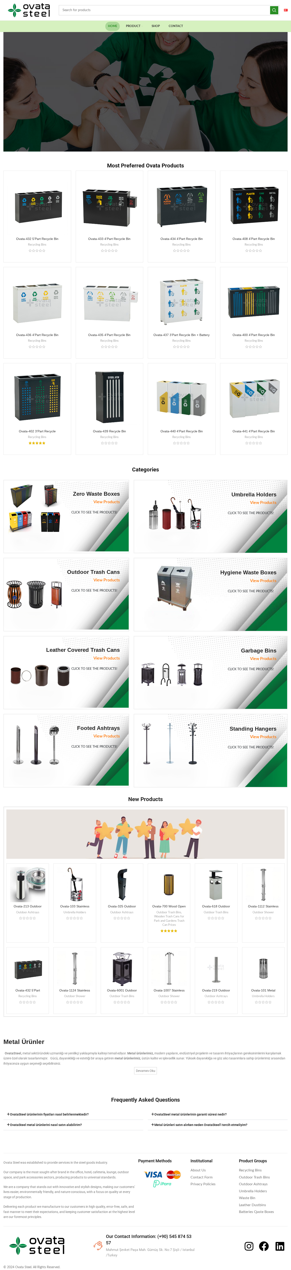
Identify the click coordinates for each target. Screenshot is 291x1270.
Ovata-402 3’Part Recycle (37, 431)
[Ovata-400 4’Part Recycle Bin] (254, 301)
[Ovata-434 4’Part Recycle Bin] (181, 204)
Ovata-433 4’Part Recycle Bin (109, 239)
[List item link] (212, 1170)
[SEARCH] (274, 10)
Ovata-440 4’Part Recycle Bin (182, 431)
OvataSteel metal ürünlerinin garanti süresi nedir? (190, 1114)
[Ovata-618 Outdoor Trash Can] (216, 884)
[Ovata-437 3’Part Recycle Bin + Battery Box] (181, 301)
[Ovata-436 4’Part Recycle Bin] (37, 301)
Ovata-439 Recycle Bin (109, 431)
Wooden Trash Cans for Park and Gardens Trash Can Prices (169, 920)
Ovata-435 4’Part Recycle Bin (109, 335)
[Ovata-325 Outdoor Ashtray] (122, 884)
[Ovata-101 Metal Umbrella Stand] (263, 968)
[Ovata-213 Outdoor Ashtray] (27, 884)
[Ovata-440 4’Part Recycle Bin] (181, 397)
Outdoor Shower (263, 912)
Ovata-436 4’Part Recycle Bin (37, 335)
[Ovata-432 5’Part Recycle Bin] (37, 204)
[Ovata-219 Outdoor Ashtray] (216, 968)
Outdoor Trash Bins (168, 912)
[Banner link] (66, 517)
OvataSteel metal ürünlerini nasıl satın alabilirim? (46, 1125)
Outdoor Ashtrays (27, 912)
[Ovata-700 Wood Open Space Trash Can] (169, 884)
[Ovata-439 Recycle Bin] (109, 397)
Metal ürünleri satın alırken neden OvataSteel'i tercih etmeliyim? (200, 1125)
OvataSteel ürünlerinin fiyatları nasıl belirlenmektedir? (49, 1114)
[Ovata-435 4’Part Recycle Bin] (109, 301)
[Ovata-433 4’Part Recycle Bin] (109, 204)
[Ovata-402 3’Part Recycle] (37, 397)
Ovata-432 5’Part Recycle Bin (37, 239)
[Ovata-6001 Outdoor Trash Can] (122, 968)
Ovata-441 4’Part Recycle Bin (254, 431)
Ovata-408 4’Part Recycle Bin (254, 239)
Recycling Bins (37, 244)
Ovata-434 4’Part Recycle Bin (182, 239)
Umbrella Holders (74, 912)
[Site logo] (28, 10)
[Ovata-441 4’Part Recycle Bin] (254, 397)
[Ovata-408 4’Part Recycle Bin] (254, 204)
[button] (73, 1114)
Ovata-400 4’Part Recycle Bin (254, 335)
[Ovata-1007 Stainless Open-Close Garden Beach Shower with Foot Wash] (169, 968)
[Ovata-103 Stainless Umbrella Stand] (74, 884)
